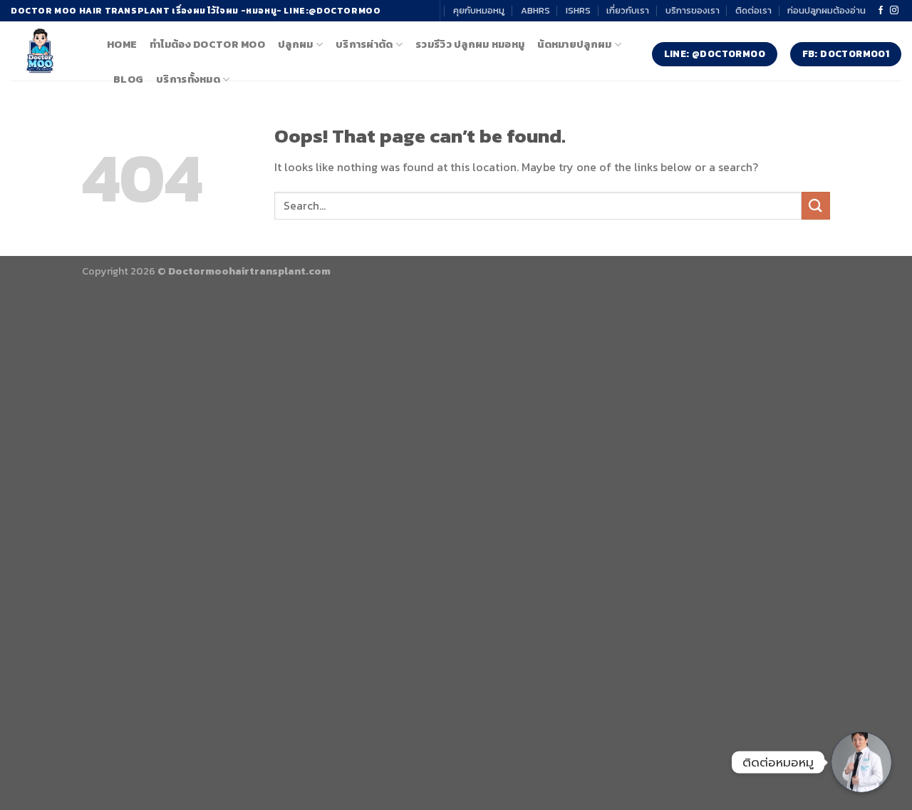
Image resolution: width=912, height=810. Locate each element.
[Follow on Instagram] (894, 11)
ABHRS (535, 10)
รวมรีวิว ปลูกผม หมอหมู (469, 44)
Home (122, 44)
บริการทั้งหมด (188, 79)
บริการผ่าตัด (364, 44)
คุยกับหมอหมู (478, 10)
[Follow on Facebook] (880, 11)
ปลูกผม (295, 44)
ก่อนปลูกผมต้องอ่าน (826, 10)
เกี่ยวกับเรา (627, 10)
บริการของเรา (692, 10)
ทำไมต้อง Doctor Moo (207, 44)
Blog (128, 79)
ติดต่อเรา (753, 10)
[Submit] (816, 206)
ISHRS (578, 10)
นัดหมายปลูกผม (574, 44)
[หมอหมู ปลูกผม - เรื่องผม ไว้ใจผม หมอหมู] (48, 51)
